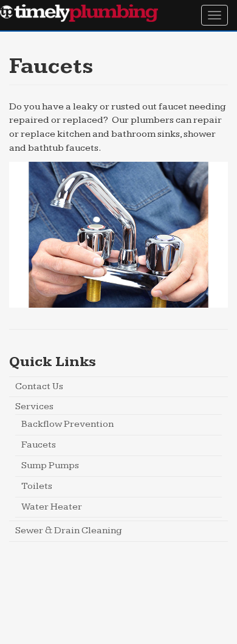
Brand (79, 13)
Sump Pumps (50, 465)
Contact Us (39, 386)
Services (34, 406)
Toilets (36, 486)
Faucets (38, 445)
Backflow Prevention (67, 424)
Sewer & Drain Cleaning (68, 530)
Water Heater (51, 507)
